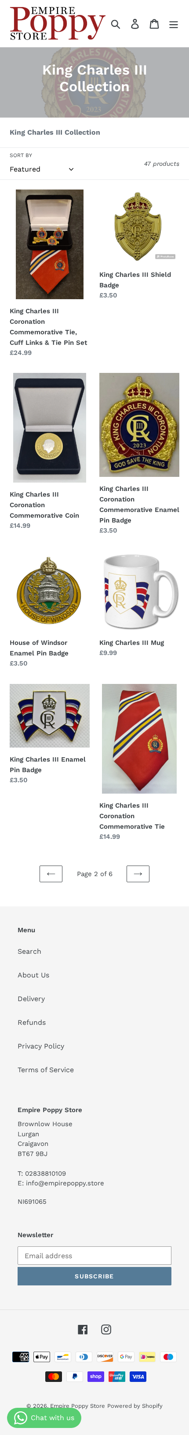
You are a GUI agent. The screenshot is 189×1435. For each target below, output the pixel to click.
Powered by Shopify (135, 1406)
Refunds (32, 1022)
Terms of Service (46, 1070)
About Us (33, 975)
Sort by (21, 155)
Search (29, 951)
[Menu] (173, 23)
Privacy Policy (41, 1046)
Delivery (31, 999)
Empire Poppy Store (77, 1406)
